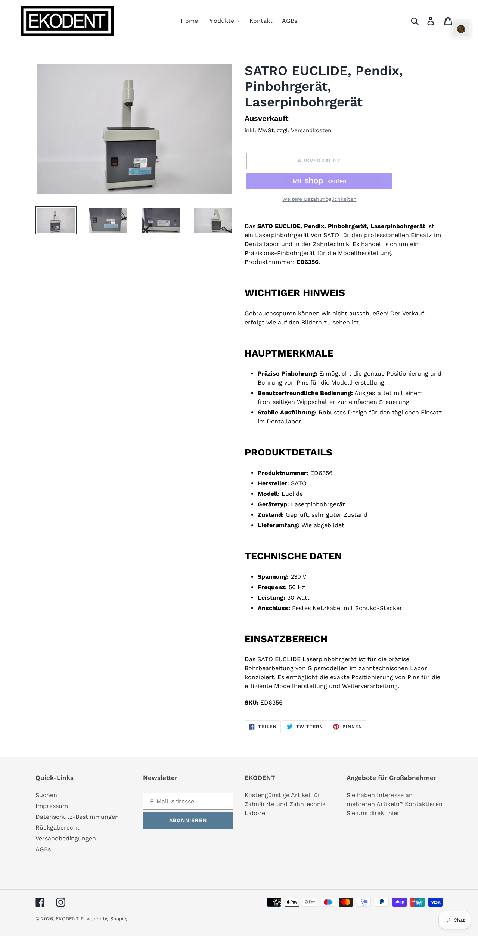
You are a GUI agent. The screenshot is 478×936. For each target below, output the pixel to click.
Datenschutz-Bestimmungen (77, 816)
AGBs (43, 849)
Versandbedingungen (65, 838)
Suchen (46, 795)
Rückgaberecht (57, 827)
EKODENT (67, 918)
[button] (461, 29)
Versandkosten (311, 130)
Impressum (51, 805)
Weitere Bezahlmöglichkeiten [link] (319, 199)
